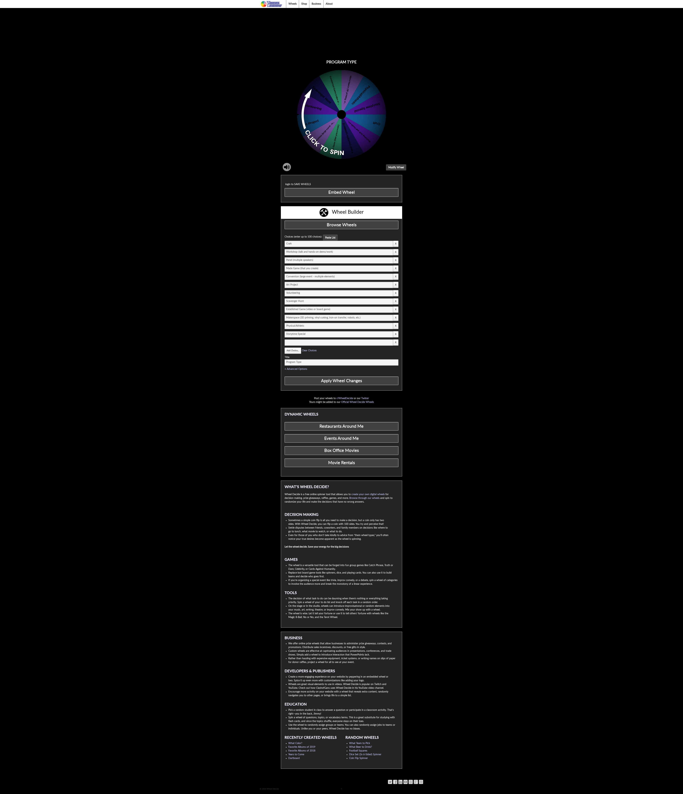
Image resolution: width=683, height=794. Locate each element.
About (329, 4)
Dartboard (294, 758)
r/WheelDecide (345, 398)
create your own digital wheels (368, 494)
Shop (304, 4)
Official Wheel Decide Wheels (357, 402)
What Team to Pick (359, 743)
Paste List (330, 237)
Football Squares (358, 751)
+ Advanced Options (296, 369)
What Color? (295, 743)
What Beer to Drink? (360, 747)
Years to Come (296, 754)
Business (316, 4)
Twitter (365, 398)
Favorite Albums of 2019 (301, 747)
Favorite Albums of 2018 (301, 751)
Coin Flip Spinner (358, 758)
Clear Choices (309, 350)
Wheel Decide (272, 789)
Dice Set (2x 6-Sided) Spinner (365, 754)
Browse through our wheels (364, 498)
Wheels (292, 4)
